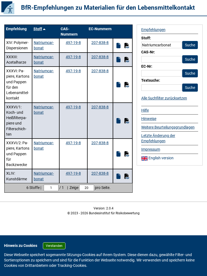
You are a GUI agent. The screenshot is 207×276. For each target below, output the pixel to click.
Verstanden (54, 246)
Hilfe (145, 110)
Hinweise (148, 118)
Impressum (150, 149)
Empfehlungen (153, 29)
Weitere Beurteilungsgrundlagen (168, 127)
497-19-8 (73, 42)
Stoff (37, 29)
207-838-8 (100, 42)
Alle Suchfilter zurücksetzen (164, 98)
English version (161, 158)
